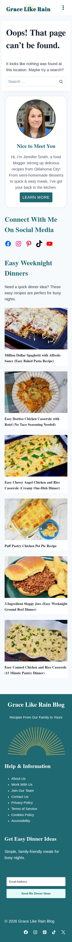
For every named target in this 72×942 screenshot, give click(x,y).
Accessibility (20, 821)
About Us (18, 779)
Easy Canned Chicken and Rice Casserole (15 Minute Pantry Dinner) (35, 670)
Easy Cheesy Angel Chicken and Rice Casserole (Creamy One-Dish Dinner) (32, 485)
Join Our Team (22, 791)
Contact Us (19, 797)
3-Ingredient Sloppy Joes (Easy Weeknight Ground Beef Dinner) (36, 606)
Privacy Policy (22, 803)
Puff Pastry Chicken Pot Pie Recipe (31, 545)
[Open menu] (63, 7)
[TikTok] (54, 932)
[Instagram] (35, 932)
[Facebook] (26, 932)
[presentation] (36, 328)
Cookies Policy (22, 815)
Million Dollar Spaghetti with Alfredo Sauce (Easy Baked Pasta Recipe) (32, 358)
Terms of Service (24, 809)
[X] (63, 932)
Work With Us (21, 784)
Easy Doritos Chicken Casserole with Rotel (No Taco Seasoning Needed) (32, 421)
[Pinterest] (45, 932)
